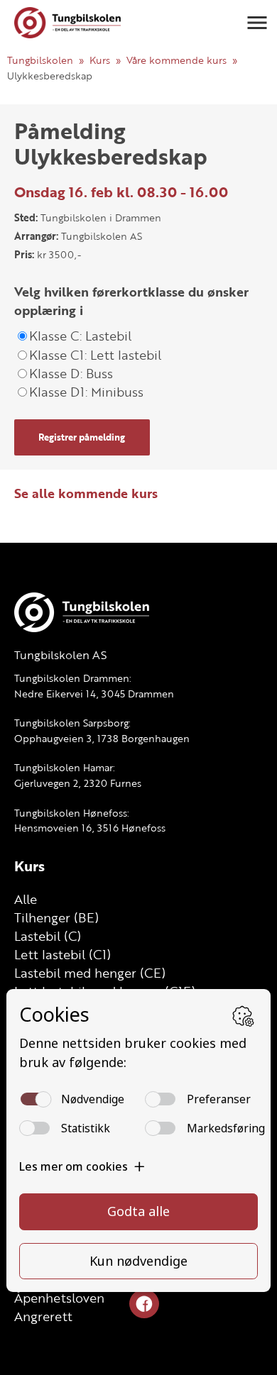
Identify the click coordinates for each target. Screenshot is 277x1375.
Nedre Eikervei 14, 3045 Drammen (94, 693)
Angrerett (43, 1316)
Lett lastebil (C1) (62, 954)
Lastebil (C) (47, 936)
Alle (25, 899)
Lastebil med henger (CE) (89, 972)
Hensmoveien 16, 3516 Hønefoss (89, 827)
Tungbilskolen (40, 60)
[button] (257, 22)
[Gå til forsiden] (67, 22)
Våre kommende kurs (176, 60)
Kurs (99, 60)
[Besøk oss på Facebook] (144, 1304)
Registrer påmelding (81, 437)
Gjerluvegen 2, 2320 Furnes (77, 782)
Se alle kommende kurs (86, 493)
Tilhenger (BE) (56, 917)
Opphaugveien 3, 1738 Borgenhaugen (102, 738)
